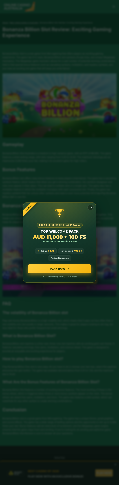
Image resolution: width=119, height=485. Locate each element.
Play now (57, 268)
